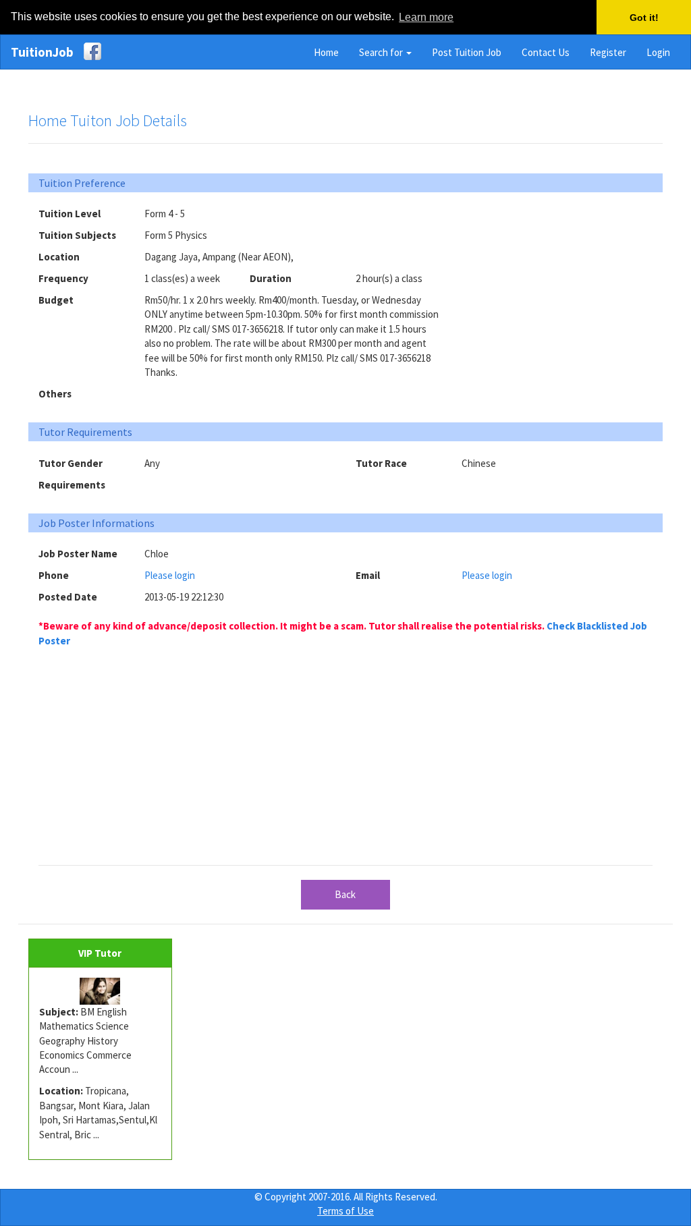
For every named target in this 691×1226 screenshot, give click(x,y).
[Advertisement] (563, 290)
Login (658, 52)
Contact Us (546, 52)
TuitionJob (42, 52)
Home (326, 52)
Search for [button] (382, 52)
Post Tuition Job (466, 52)
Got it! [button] (644, 17)
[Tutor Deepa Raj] (100, 991)
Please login (169, 575)
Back (345, 894)
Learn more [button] (426, 17)
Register (608, 52)
